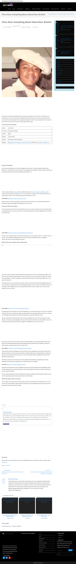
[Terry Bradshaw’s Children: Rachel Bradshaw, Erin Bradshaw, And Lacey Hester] (58, 27)
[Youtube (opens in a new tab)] (72, 1)
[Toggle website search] (73, 9)
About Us (40, 551)
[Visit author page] (4, 481)
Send (70, 550)
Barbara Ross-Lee (13, 142)
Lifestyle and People (25, 27)
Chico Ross (6, 465)
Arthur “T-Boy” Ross (26, 142)
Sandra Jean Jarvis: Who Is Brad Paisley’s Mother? (10, 515)
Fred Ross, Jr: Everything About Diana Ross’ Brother (19, 348)
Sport (57, 78)
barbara (15, 192)
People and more (59, 74)
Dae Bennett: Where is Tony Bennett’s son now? (27, 515)
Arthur (33, 192)
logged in (10, 526)
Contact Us (41, 549)
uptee (9, 465)
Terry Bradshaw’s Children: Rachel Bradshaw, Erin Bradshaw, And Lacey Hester (67, 27)
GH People (57, 67)
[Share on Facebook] (7, 558)
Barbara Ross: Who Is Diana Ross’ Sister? (17, 198)
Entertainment (58, 65)
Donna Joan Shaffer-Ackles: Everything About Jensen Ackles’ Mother (66, 40)
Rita (20, 192)
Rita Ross (19, 142)
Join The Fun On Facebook (28, 533)
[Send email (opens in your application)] (73, 1)
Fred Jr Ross (40, 142)
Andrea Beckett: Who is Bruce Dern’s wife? (44, 515)
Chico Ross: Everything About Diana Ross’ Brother (65, 14)
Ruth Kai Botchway (7, 27)
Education (57, 63)
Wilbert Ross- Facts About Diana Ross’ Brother (18, 308)
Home (40, 534)
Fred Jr (45, 192)
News (40, 536)
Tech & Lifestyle (58, 80)
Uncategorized (58, 82)
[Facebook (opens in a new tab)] (70, 1)
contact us (4, 462)
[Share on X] (4, 558)
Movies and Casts (59, 72)
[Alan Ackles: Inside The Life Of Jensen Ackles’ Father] (58, 52)
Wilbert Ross (46, 142)
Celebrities (57, 61)
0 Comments (35, 27)
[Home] (47, 14)
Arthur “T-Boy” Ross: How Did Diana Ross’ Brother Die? (20, 232)
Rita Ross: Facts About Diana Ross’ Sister (16, 364)
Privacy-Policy (60, 535)
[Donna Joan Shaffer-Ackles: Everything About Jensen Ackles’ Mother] (58, 40)
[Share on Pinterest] (9, 558)
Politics (57, 76)
